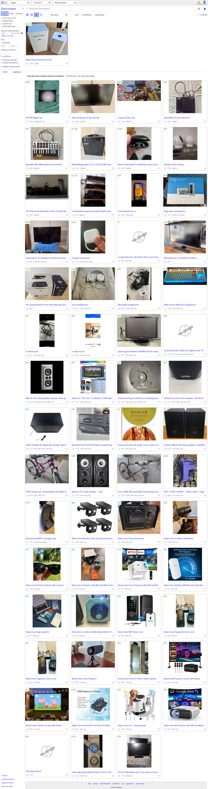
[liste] (27, 15)
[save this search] (204, 9)
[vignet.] (32, 15)
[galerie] (36, 15)
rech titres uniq (9, 18)
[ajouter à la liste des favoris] (27, 63)
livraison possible (10, 60)
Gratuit (6, 42)
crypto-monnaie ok (10, 63)
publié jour (7, 23)
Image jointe (8, 21)
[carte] (41, 15)
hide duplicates (9, 26)
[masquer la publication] (66, 63)
